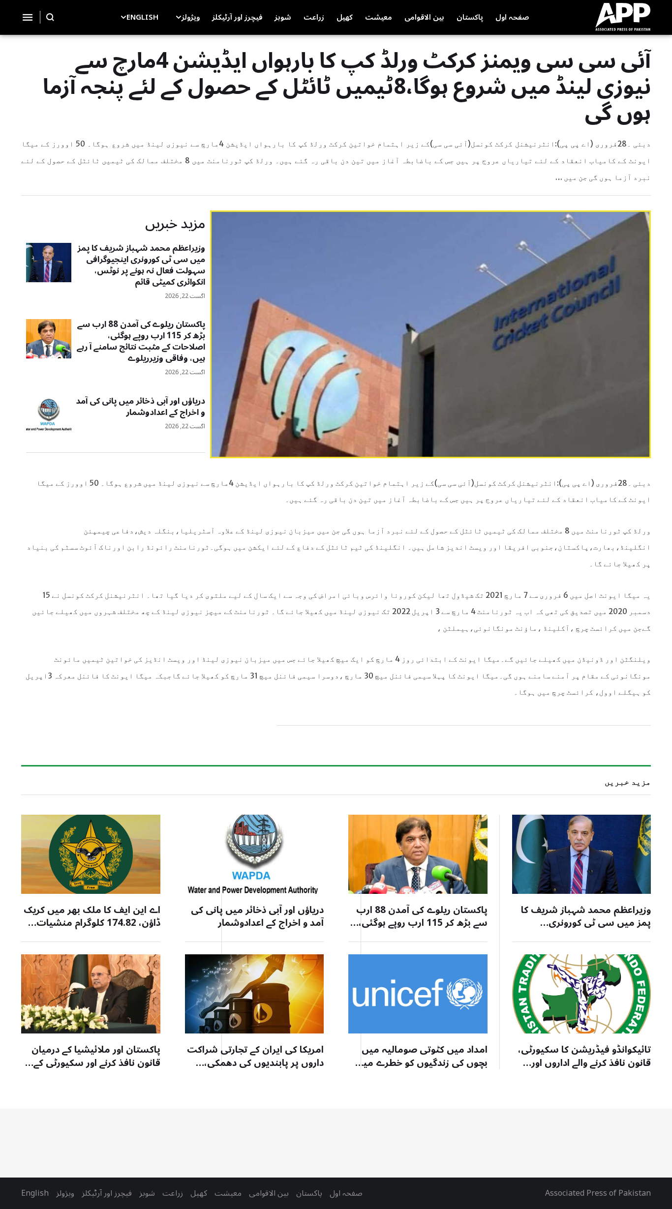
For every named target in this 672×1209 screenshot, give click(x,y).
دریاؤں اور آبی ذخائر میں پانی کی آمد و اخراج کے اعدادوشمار (140, 406)
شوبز (147, 1193)
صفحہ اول (346, 1193)
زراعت (172, 1193)
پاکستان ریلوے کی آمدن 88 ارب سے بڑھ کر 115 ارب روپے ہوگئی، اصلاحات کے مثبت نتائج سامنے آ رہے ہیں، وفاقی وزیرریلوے (141, 341)
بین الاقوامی (269, 1193)
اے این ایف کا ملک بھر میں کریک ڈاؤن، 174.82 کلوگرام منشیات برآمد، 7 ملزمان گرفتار (92, 923)
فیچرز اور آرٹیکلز (107, 1193)
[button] (179, 17)
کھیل (198, 1193)
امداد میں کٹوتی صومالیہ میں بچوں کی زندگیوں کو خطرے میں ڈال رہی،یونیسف (422, 1063)
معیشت (228, 1193)
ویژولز (65, 1193)
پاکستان (309, 1193)
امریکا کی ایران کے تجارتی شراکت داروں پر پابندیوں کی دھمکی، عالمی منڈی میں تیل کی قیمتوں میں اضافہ (255, 1069)
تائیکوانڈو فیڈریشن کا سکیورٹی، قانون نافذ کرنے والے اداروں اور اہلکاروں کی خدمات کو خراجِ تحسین (584, 1069)
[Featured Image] (48, 262)
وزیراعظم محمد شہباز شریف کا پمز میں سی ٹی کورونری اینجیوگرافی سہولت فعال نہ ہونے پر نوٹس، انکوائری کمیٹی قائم (141, 265)
